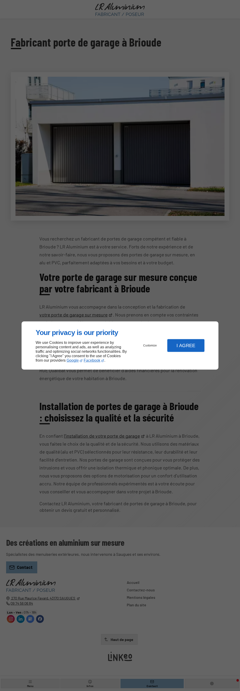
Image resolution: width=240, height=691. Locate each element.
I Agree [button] (185, 345)
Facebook (92, 360)
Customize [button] (150, 345)
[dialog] (120, 345)
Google (73, 360)
